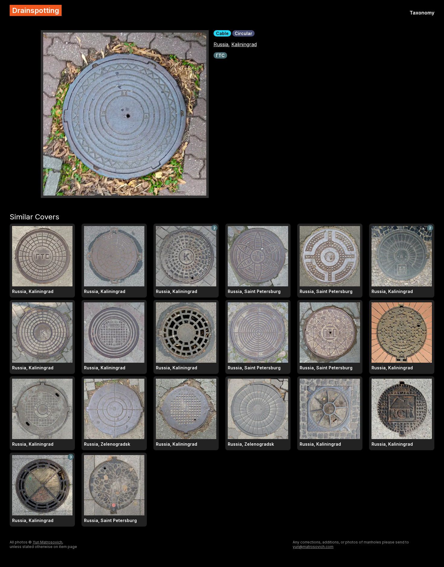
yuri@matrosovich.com (313, 546)
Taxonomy (422, 13)
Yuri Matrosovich (47, 542)
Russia (221, 44)
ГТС (220, 55)
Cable (222, 33)
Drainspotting (35, 10)
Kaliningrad (244, 44)
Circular (243, 33)
